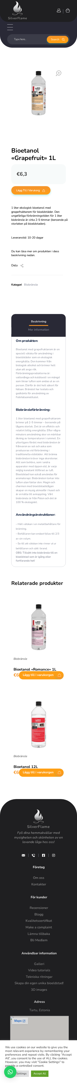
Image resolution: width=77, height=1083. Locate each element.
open (58, 73)
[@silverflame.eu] (53, 855)
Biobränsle (31, 285)
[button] (10, 1072)
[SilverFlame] (17, 8)
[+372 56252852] (33, 855)
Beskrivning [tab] (38, 321)
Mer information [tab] (38, 330)
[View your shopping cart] (67, 10)
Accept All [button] (39, 1073)
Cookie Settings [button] (17, 1073)
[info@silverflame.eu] (23, 855)
